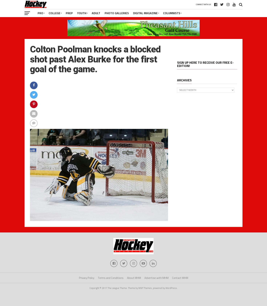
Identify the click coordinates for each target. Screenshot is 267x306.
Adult (96, 13)
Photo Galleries (117, 13)
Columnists (171, 13)
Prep (69, 13)
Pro (40, 13)
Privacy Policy (86, 278)
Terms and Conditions (111, 278)
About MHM (134, 278)
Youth (81, 13)
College (54, 13)
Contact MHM (180, 278)
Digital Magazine (145, 13)
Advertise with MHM (156, 278)
